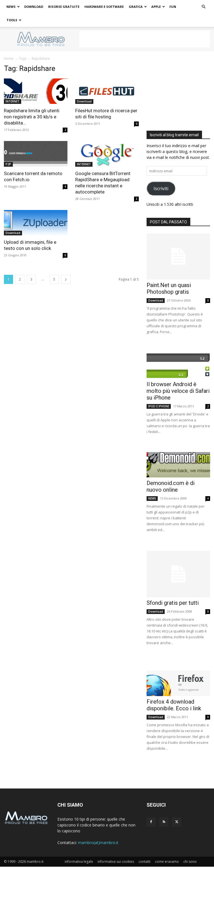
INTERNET (13, 101)
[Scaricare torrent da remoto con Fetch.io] (35, 153)
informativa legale (79, 861)
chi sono (190, 861)
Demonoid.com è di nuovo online (170, 486)
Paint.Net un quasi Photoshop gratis (169, 288)
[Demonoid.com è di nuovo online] (178, 464)
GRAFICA (136, 6)
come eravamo (167, 861)
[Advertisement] (144, 39)
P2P (8, 164)
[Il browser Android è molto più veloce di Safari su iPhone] (178, 365)
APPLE (156, 6)
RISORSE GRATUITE (63, 6)
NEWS (11, 6)
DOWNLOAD (33, 6)
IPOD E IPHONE (158, 406)
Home (9, 58)
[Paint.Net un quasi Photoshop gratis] (178, 256)
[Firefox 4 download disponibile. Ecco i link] (178, 683)
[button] (203, 6)
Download (84, 101)
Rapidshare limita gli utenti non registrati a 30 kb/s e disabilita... (31, 117)
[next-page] (65, 279)
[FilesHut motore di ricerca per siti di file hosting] (107, 91)
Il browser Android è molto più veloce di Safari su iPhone (178, 391)
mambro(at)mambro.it (98, 842)
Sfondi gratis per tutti (173, 602)
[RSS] (163, 822)
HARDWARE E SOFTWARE (104, 6)
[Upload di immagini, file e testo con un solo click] (35, 222)
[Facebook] (151, 822)
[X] (176, 822)
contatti (144, 861)
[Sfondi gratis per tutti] (178, 574)
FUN (172, 6)
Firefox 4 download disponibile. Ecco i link (174, 705)
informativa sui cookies (116, 861)
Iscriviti (161, 188)
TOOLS (11, 20)
